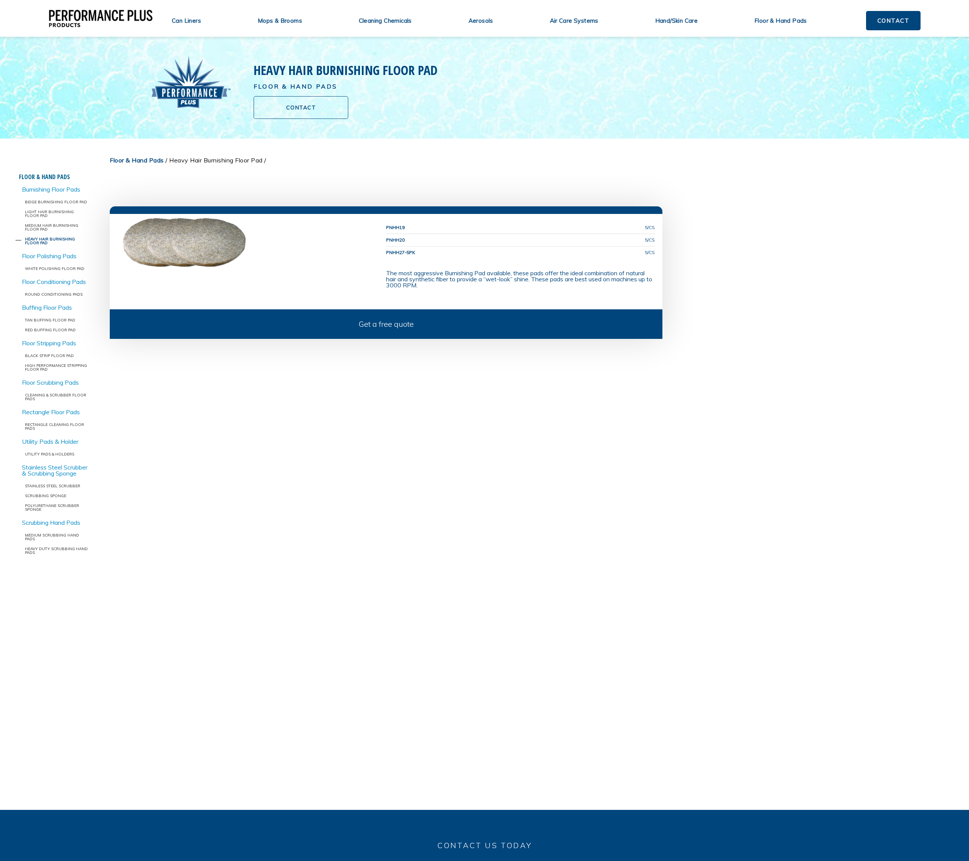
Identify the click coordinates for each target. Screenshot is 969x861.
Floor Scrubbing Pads (50, 382)
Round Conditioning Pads (54, 294)
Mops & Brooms (280, 20)
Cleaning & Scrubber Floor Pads (55, 397)
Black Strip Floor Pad (49, 355)
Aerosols (481, 20)
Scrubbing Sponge (45, 495)
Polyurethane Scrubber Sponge (52, 507)
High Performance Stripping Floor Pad (56, 367)
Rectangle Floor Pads (51, 412)
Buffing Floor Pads (47, 307)
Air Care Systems (574, 20)
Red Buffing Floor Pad (50, 330)
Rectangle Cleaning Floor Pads (54, 426)
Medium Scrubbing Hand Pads (52, 537)
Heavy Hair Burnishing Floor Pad (50, 241)
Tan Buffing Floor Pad (50, 320)
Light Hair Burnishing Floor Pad (49, 213)
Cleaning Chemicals (385, 20)
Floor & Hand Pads (780, 20)
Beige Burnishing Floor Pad (56, 202)
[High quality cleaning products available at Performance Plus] (100, 18)
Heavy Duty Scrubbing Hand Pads (56, 550)
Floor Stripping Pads (49, 343)
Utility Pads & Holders (49, 454)
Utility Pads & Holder (50, 441)
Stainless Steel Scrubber (52, 486)
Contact (893, 20)
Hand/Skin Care (676, 20)
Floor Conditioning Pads (54, 281)
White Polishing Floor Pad (54, 268)
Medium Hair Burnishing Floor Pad (51, 227)
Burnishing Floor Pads (51, 189)
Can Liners (186, 20)
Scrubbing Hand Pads (51, 522)
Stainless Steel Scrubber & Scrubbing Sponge (54, 470)
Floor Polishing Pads (49, 256)
